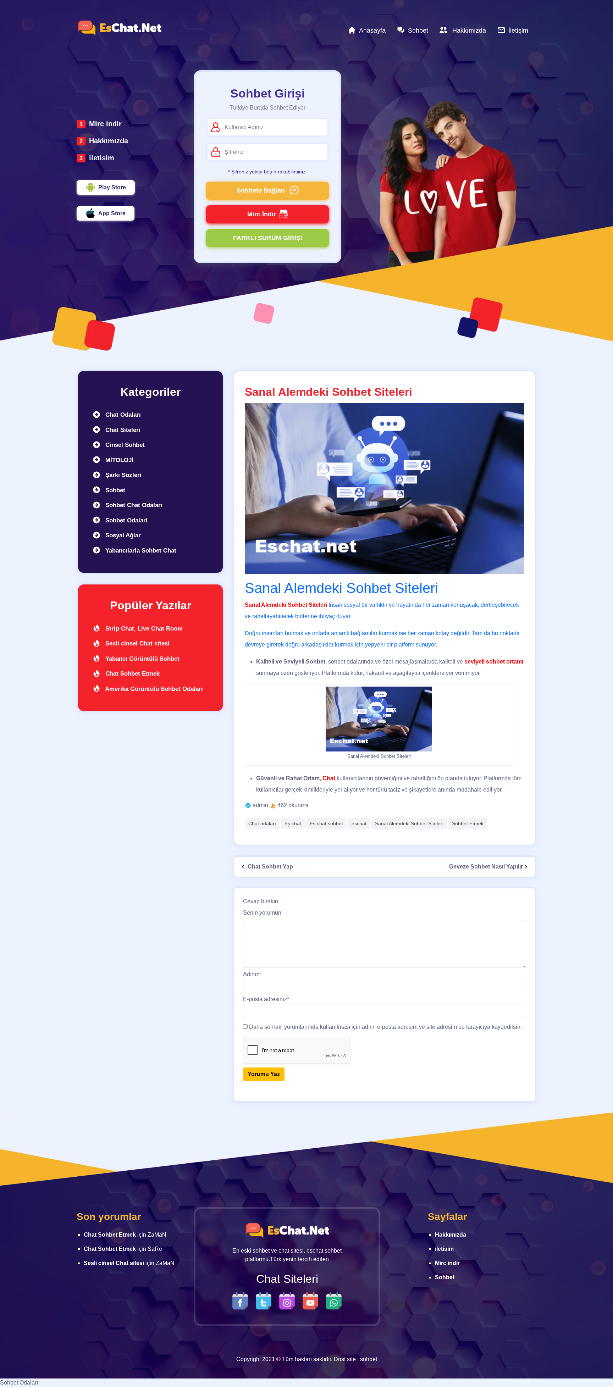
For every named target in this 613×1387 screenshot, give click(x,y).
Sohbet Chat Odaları (133, 505)
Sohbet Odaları (19, 1383)
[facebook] (242, 1300)
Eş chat (293, 823)
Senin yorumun (262, 913)
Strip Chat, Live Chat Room (143, 628)
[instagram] (289, 1300)
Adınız (252, 974)
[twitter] (265, 1300)
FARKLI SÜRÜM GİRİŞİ (267, 238)
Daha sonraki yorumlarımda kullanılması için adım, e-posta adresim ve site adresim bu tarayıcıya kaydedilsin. (385, 1027)
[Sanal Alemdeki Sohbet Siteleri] (384, 488)
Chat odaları (262, 823)
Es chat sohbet (326, 823)
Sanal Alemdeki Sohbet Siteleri (409, 823)
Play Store (112, 187)
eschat (359, 823)
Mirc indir (105, 124)
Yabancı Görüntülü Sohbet (142, 658)
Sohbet (114, 490)
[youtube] (312, 1300)
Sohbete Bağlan (262, 190)
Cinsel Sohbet (124, 445)
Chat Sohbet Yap (269, 867)
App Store (112, 213)
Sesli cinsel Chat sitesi (137, 643)
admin (260, 805)
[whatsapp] (334, 1300)
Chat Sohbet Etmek (132, 673)
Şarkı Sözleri (123, 475)
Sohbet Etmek (468, 823)
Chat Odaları (122, 414)
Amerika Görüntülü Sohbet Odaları (153, 689)
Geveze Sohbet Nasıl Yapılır (486, 867)
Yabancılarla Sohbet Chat (140, 550)
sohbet (368, 1359)
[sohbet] (119, 28)
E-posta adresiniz (266, 999)
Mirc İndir (261, 214)
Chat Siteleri (122, 430)
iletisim (101, 158)
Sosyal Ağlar (122, 535)
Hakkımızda (108, 141)
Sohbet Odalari (126, 520)
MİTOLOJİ (118, 460)
